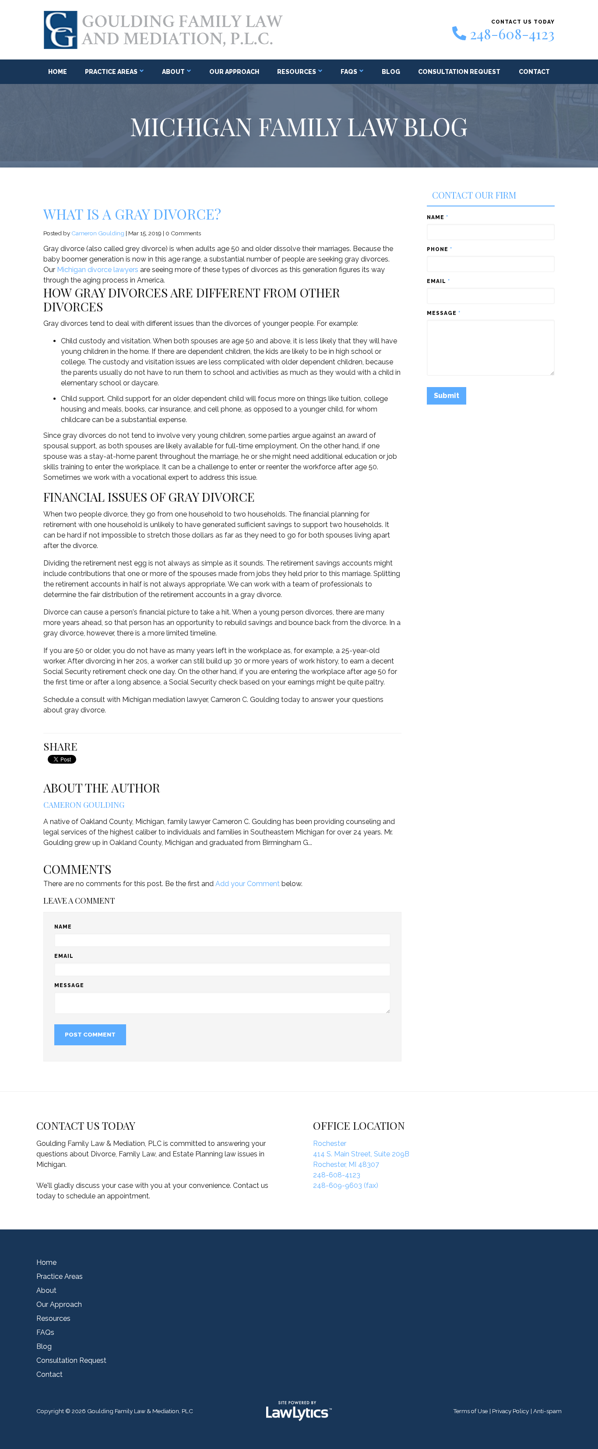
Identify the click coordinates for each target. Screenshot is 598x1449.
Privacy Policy (510, 1410)
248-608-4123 (512, 34)
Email (64, 956)
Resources (296, 71)
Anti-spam (547, 1410)
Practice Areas (111, 71)
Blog (391, 71)
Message (69, 985)
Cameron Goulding (97, 233)
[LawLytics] (299, 1411)
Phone (439, 249)
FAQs (349, 71)
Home (57, 71)
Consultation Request (459, 71)
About (173, 71)
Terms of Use (470, 1410)
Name (63, 927)
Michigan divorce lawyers (97, 269)
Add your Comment (247, 884)
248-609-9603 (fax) (345, 1185)
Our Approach (234, 71)
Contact (534, 71)
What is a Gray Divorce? (132, 213)
